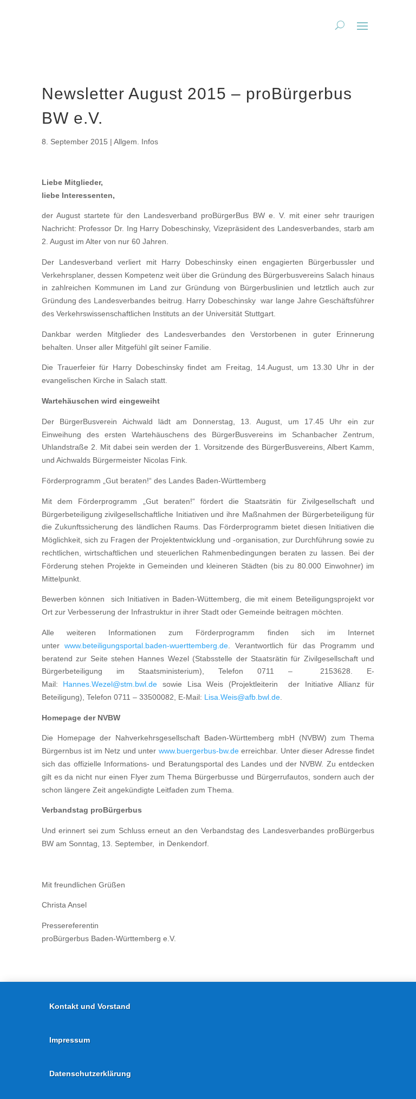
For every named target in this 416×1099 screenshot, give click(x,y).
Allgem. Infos (136, 141)
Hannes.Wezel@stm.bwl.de (110, 684)
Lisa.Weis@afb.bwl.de (242, 697)
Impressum (69, 1040)
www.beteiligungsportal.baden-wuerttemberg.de (146, 645)
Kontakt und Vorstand (90, 1006)
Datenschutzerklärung (90, 1073)
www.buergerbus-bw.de (199, 750)
